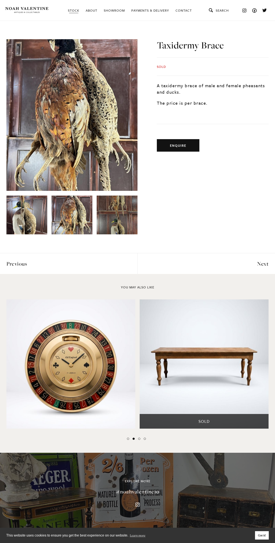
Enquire (178, 145)
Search (222, 10)
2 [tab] (134, 439)
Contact (184, 10)
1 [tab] (128, 439)
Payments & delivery (150, 10)
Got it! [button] (262, 535)
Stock (73, 10)
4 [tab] (145, 439)
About (91, 10)
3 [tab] (139, 439)
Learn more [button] (137, 535)
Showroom (114, 10)
